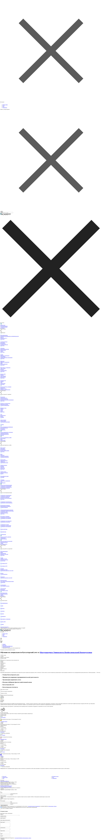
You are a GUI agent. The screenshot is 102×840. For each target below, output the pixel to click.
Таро (1, 481)
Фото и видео (2, 438)
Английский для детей (4, 524)
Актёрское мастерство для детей (6, 577)
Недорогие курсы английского (6, 498)
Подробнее (2, 731)
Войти (2, 797)
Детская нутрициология (4, 405)
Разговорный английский (5, 505)
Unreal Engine (2, 383)
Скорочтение (2, 582)
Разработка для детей (4, 554)
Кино (1, 439)
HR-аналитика (3, 350)
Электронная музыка (4, 462)
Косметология (3, 415)
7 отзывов (3, 735)
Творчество (2, 576)
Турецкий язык (3, 534)
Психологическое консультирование (7, 399)
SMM (1, 363)
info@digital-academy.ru (4, 781)
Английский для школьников (5, 525)
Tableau (1, 351)
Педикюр (2, 417)
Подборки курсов (55, 776)
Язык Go (2, 337)
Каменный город (3, 739)
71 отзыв (3, 751)
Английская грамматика (4, 497)
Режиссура (2, 455)
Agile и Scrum (2, 368)
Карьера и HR (2, 374)
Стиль (1, 409)
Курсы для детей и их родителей (6, 541)
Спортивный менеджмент (5, 421)
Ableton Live (2, 461)
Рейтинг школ (5, 104)
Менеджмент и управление (5, 367)
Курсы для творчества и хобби (5, 437)
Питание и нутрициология (5, 389)
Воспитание (2, 589)
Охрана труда (2, 429)
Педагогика (2, 428)
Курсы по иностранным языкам (6, 485)
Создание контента (3, 341)
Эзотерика (2, 479)
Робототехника (3, 553)
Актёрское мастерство (4, 456)
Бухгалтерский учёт (4, 427)
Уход (1, 414)
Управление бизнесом (4, 433)
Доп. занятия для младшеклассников (7, 581)
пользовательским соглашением (34, 806)
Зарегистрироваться (4, 805)
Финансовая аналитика (4, 349)
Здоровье (2, 424)
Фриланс (2, 375)
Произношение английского (5, 506)
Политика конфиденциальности (6, 785)
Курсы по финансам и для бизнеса (6, 432)
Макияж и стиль (3, 388)
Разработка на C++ (3, 338)
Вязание (1, 473)
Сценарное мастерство (4, 457)
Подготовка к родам (4, 590)
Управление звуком (3, 460)
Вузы (3, 105)
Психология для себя (4, 398)
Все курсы (4, 776)
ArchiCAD (2, 467)
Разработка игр (3, 380)
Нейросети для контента (4, 355)
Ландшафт (2, 477)
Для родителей (3, 588)
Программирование (4, 326)
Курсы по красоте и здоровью (5, 386)
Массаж (1, 416)
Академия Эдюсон (3, 721)
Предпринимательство (4, 434)
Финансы (2, 435)
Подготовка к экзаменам (4, 516)
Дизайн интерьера (3, 465)
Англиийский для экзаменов (5, 518)
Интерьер (2, 466)
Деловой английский (4, 512)
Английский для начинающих (5, 486)
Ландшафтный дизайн (4, 476)
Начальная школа (3, 580)
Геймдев (1, 381)
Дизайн (1, 354)
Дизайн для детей (3, 558)
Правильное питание (4, 404)
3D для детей (2, 560)
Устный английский (4, 507)
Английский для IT (3, 511)
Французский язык (3, 529)
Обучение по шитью (4, 472)
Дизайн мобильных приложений (6, 357)
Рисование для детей (4, 559)
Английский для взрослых (5, 496)
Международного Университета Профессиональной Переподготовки (66, 652)
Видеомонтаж (2, 343)
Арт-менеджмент (3, 370)
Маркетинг (2, 361)
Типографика (2, 356)
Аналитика (2, 348)
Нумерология (2, 482)
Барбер (1, 410)
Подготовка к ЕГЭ (3, 544)
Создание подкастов (4, 344)
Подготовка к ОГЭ (3, 566)
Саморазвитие (3, 537)
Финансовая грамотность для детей (6, 570)
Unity (1, 382)
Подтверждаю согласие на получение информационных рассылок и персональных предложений (19, 807)
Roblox (1, 552)
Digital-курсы (2, 325)
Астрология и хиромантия (5, 480)
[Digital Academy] (2, 772)
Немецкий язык (3, 531)
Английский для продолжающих (6, 502)
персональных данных (52, 806)
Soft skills (2, 568)
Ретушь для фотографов (4, 450)
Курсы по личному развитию (5, 536)
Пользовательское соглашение (5, 786)
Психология (2, 387)
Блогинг (1, 573)
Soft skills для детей (3, 569)
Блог (3, 106)
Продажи (2, 369)
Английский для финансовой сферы (7, 510)
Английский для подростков (5, 517)
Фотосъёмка (2, 342)
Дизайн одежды (3, 471)
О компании (5, 107)
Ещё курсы (2, 339)
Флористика (2, 468)
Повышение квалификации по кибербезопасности (9, 336)
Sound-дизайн (2, 440)
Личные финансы (3, 538)
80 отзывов (3, 717)
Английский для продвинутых (6, 487)
